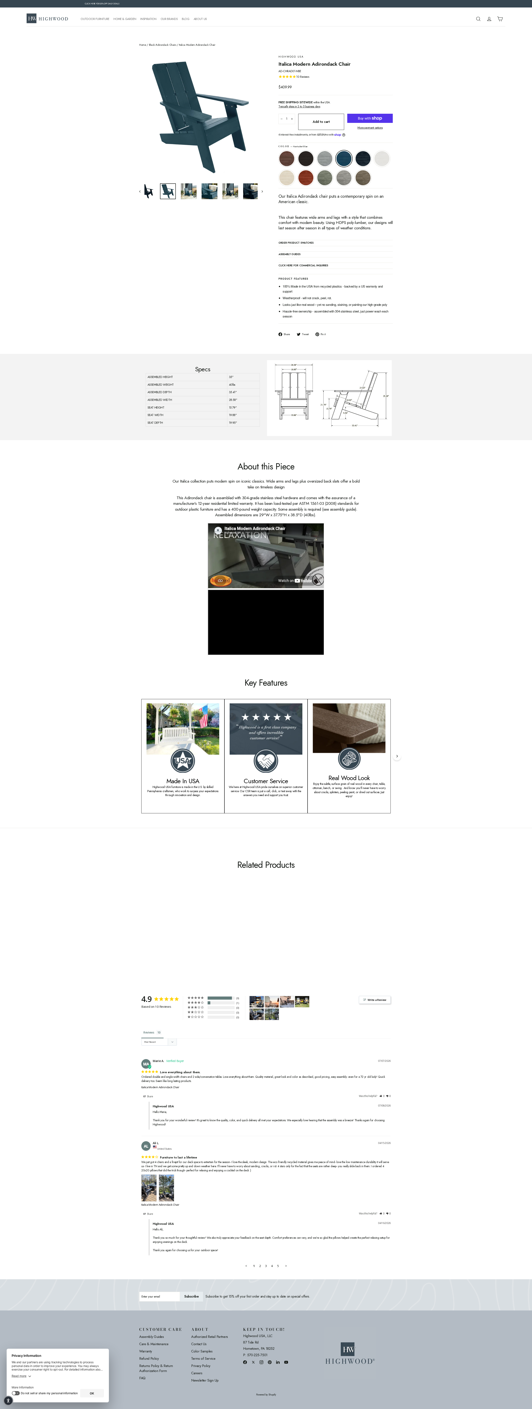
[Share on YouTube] (286, 1362)
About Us (200, 19)
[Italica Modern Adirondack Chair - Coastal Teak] (152, 935)
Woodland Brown (363, 177)
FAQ (142, 1378)
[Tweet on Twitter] (253, 1362)
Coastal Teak (324, 158)
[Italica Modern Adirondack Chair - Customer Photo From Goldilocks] (302, 1001)
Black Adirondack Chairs (162, 45)
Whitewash (286, 177)
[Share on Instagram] (261, 1362)
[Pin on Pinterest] (270, 1362)
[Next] (397, 756)
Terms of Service (203, 1358)
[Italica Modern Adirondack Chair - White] (168, 935)
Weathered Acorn (286, 158)
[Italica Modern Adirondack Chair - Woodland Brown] (194, 935)
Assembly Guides (151, 1336)
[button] (382, 1096)
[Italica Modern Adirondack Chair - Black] (147, 935)
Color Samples (201, 1351)
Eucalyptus (324, 177)
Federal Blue (363, 158)
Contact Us (199, 1343)
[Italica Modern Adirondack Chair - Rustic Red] (178, 935)
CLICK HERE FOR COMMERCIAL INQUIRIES (303, 265)
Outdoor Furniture (95, 19)
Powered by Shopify (266, 1395)
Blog (186, 19)
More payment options (370, 128)
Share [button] (149, 1096)
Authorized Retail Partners (209, 1336)
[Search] (478, 19)
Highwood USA (291, 57)
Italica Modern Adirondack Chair (160, 1087)
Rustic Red (306, 177)
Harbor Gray (344, 177)
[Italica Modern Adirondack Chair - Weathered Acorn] (142, 935)
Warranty (145, 1351)
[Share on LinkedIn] (278, 1362)
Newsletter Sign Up (205, 1380)
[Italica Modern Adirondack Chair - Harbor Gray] (188, 935)
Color (293, 146)
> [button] (286, 1266)
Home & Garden (124, 19)
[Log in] (489, 19)
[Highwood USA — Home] (47, 19)
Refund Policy (149, 1358)
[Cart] (500, 19)
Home (142, 45)
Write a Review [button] (377, 1000)
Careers (196, 1373)
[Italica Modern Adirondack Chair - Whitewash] (173, 935)
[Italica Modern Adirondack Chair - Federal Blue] (162, 935)
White (382, 158)
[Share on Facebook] (245, 1362)
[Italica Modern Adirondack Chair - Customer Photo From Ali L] (257, 1014)
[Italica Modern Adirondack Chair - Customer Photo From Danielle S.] (272, 1002)
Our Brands (169, 19)
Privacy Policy (200, 1365)
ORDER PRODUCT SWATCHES (295, 243)
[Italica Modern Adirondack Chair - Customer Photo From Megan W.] (257, 1002)
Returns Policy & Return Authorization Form (156, 1368)
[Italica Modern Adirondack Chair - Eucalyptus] (183, 935)
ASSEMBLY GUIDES (289, 254)
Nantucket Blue (344, 158)
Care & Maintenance (154, 1343)
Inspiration (148, 19)
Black (306, 158)
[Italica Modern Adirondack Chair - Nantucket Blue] (157, 935)
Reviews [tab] (148, 1032)
